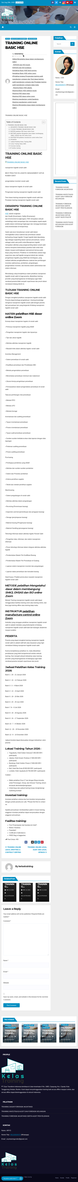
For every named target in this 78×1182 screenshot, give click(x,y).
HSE (6, 213)
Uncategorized (32, 38)
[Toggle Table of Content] (43, 122)
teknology (46, 1027)
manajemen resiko (10, 1027)
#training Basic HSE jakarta (22, 88)
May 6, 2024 (10, 1036)
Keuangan (8, 1025)
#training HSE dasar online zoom (23, 96)
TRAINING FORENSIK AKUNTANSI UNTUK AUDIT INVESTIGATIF (63, 215)
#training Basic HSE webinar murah (24, 90)
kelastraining (19, 54)
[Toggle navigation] (75, 27)
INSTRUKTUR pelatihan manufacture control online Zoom (26, 137)
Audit (32, 1025)
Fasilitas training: (16, 148)
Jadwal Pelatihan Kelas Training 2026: (21, 141)
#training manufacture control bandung (25, 99)
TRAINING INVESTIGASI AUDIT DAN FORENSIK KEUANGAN (64, 197)
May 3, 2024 (29, 1036)
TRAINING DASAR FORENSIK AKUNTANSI (17, 1107)
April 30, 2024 (67, 1033)
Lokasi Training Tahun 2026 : (19, 144)
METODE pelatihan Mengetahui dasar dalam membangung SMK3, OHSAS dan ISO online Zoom (27, 134)
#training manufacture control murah (24, 102)
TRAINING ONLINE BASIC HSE (17, 125)
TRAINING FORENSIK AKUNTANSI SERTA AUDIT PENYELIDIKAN (63, 206)
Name (5, 960)
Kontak (62, 1178)
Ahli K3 (8, 38)
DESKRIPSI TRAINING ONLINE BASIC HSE (23, 127)
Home (56, 1178)
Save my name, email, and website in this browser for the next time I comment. (25, 998)
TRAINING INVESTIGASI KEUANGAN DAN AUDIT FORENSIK (64, 224)
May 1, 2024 (47, 1036)
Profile (67, 1178)
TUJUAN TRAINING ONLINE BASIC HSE (22, 129)
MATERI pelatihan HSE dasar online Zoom (22, 131)
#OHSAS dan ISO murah (21, 65)
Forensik (26, 1027)
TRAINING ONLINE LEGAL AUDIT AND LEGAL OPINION (37, 849)
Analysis (26, 1025)
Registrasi (74, 1178)
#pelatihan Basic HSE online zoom (24, 73)
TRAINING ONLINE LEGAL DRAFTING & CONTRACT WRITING (13, 849)
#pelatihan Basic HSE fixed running (24, 70)
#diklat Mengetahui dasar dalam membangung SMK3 (28, 60)
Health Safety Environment (18, 38)
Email (5, 972)
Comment (7, 921)
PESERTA (14, 139)
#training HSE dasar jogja (21, 93)
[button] (70, 27)
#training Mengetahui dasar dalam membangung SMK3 (28, 106)
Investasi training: (16, 146)
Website (6, 983)
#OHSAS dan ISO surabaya (21, 67)
